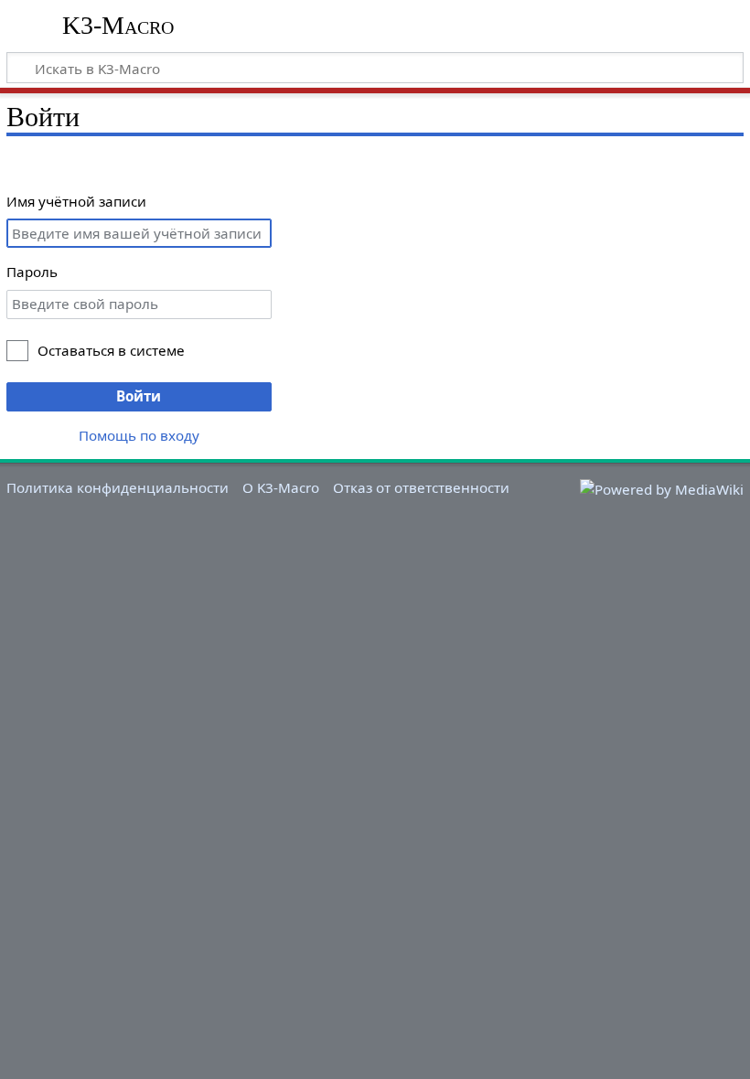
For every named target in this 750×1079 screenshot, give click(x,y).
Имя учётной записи (76, 201)
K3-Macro (118, 25)
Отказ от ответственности (421, 487)
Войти (138, 396)
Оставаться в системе (111, 350)
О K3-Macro (280, 487)
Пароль (32, 271)
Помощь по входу (139, 435)
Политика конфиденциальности (117, 487)
